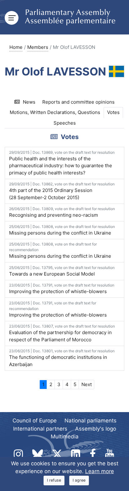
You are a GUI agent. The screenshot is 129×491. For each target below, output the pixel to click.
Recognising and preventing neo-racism (62, 212)
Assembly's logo (95, 429)
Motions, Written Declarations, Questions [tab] (55, 112)
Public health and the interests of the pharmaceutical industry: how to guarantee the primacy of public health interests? (62, 163)
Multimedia (65, 436)
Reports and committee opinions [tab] (78, 102)
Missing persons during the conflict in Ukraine (62, 230)
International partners (40, 429)
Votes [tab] (113, 112)
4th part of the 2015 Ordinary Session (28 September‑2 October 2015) (62, 191)
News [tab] (29, 102)
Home (16, 47)
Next (86, 384)
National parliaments (90, 420)
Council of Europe (35, 420)
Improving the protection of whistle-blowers (61, 288)
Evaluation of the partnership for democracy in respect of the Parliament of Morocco (62, 333)
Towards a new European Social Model (62, 271)
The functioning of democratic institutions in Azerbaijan (62, 358)
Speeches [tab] (65, 123)
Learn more (99, 471)
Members (37, 47)
